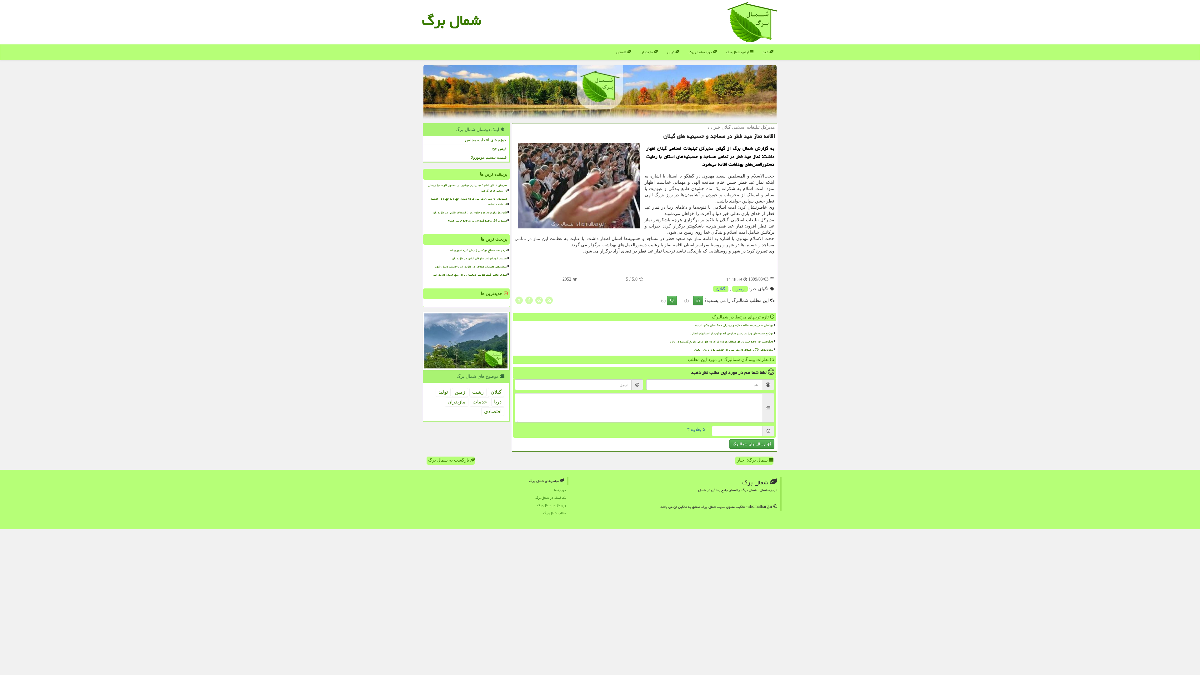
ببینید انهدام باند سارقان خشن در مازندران (479, 258)
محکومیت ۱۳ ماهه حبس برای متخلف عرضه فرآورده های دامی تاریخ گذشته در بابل (721, 341)
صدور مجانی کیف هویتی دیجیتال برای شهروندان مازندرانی (470, 275)
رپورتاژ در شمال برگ (551, 505)
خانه (766, 52)
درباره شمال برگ (701, 52)
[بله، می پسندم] (698, 300)
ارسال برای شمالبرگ (750, 444)
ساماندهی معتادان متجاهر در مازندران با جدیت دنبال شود (471, 266)
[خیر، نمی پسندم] (672, 300)
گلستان (621, 52)
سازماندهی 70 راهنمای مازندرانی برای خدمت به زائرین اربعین (733, 350)
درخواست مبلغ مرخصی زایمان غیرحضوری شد (478, 250)
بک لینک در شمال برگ (550, 497)
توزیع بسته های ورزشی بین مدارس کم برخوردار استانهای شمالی (732, 333)
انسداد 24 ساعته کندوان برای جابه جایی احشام (477, 221)
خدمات (479, 401)
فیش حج (499, 148)
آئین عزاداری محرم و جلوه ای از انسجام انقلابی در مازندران (470, 212)
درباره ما (560, 490)
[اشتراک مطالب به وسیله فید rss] (549, 300)
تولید (443, 392)
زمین (740, 289)
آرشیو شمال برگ (738, 52)
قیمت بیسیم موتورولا (489, 157)
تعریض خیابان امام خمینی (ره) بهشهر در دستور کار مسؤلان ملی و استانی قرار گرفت (467, 188)
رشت (478, 392)
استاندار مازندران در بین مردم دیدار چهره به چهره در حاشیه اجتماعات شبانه (469, 201)
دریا (498, 401)
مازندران (647, 52)
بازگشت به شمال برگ (449, 460)
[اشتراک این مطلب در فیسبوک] (529, 300)
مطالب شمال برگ (554, 513)
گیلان (671, 52)
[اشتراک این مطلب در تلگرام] (539, 300)
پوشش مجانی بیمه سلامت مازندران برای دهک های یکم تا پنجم (734, 325)
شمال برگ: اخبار (753, 460)
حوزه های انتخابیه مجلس (486, 140)
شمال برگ (451, 20)
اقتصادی (493, 411)
